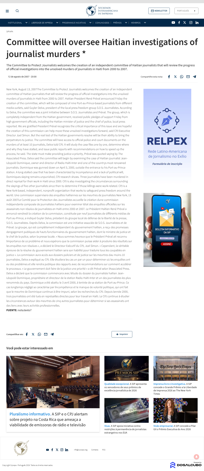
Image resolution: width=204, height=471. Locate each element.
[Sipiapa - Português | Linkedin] (197, 22)
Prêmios (117, 22)
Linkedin (66, 449)
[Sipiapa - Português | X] (184, 22)
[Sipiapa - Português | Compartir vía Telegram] (52, 334)
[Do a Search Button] (16, 11)
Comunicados (102, 22)
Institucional (15, 22)
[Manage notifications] (196, 456)
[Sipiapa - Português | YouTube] (173, 22)
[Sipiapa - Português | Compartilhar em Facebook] (169, 76)
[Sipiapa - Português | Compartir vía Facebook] (26, 334)
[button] (159, 11)
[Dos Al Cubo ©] (186, 467)
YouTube (47, 449)
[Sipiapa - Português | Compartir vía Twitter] (33, 334)
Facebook (52, 449)
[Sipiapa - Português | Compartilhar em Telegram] (194, 76)
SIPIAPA (10, 31)
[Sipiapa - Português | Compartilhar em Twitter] (175, 76)
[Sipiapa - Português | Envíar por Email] (188, 76)
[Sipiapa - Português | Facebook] (179, 22)
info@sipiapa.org (80, 449)
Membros (135, 22)
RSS (103, 449)
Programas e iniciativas (74, 22)
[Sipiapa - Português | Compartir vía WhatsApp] (39, 334)
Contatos (94, 449)
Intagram (61, 449)
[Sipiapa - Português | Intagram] (190, 22)
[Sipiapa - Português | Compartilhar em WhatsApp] (181, 76)
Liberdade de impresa (42, 22)
